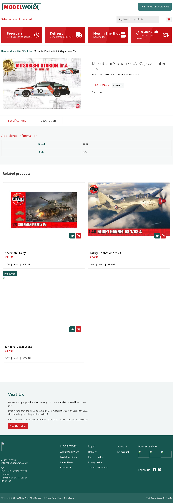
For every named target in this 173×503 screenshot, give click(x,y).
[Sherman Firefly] (44, 209)
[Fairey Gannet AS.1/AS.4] (129, 209)
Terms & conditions (98, 467)
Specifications (17, 120)
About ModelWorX (69, 451)
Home (4, 51)
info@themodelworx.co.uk (14, 463)
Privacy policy (95, 462)
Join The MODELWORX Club (155, 6)
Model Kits (15, 51)
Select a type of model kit (16, 19)
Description (48, 120)
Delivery (92, 451)
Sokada (169, 498)
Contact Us (65, 467)
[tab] (17, 120)
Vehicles (27, 51)
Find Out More (18, 426)
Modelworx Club (68, 457)
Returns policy (95, 457)
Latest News (66, 462)
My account (123, 451)
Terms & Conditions (66, 498)
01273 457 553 (8, 460)
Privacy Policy (51, 498)
